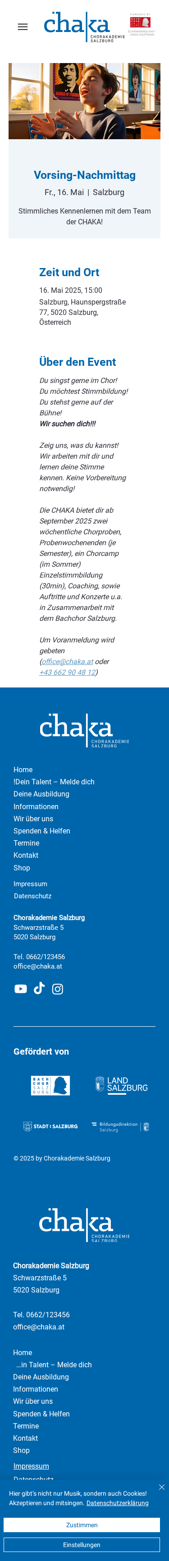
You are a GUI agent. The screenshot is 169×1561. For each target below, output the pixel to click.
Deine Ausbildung (41, 1377)
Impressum (30, 884)
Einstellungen (81, 1544)
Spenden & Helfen (41, 1414)
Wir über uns (33, 1401)
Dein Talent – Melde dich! (52, 1365)
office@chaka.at (38, 966)
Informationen (35, 1389)
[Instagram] (57, 989)
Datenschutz (32, 896)
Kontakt (25, 1438)
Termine (26, 1426)
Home (22, 1352)
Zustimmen (82, 1525)
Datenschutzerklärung (118, 1502)
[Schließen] (156, 1492)
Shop (21, 1450)
